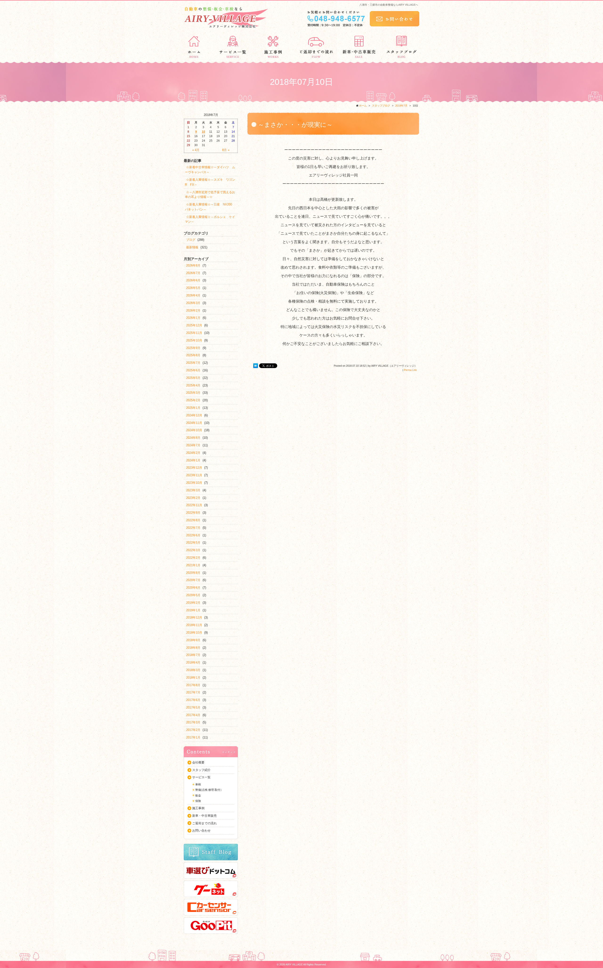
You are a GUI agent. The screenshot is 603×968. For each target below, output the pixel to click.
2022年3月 (193, 550)
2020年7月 (193, 580)
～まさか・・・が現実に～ (295, 124)
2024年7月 (193, 445)
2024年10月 (194, 430)
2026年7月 (193, 273)
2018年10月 (194, 632)
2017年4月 (193, 715)
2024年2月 (193, 453)
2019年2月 (193, 602)
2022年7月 (193, 527)
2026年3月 (193, 303)
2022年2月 (193, 557)
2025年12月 (194, 325)
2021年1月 (193, 565)
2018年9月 (193, 640)
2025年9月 (193, 348)
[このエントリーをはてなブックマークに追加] (255, 366)
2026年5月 (193, 288)
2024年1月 (193, 460)
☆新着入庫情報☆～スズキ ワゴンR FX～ (210, 182)
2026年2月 (193, 310)
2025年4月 (193, 385)
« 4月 (196, 150)
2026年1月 (193, 318)
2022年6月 (193, 535)
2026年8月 (193, 265)
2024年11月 (194, 423)
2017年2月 (193, 730)
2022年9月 (193, 512)
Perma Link (410, 370)
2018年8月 (193, 647)
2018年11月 (194, 625)
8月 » (225, 150)
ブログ (190, 240)
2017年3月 (193, 722)
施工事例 (198, 808)
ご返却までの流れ (204, 823)
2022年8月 (193, 520)
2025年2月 (193, 400)
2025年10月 (194, 340)
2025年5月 (193, 378)
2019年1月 (193, 610)
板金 (198, 795)
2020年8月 (193, 572)
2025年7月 (193, 363)
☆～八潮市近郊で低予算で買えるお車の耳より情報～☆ (210, 194)
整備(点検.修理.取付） (209, 790)
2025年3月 (193, 392)
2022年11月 (194, 505)
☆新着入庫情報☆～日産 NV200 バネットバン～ (210, 207)
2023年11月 (194, 475)
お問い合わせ (201, 830)
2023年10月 (194, 482)
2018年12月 (194, 617)
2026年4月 (193, 295)
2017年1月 (193, 737)
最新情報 (192, 247)
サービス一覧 (201, 777)
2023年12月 (194, 467)
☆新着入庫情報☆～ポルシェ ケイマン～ (210, 219)
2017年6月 (193, 700)
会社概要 (198, 762)
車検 (198, 784)
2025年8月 (193, 355)
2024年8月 (193, 437)
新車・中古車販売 (204, 815)
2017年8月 (193, 685)
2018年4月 (193, 662)
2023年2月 (193, 498)
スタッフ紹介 (201, 770)
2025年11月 (194, 333)
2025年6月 (193, 370)
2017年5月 (193, 707)
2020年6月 (193, 587)
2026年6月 (193, 280)
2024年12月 (194, 415)
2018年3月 (193, 670)
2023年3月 (193, 490)
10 (203, 131)
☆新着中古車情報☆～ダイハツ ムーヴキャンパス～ (210, 169)
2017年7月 (193, 692)
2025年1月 (193, 408)
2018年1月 (193, 677)
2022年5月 (193, 542)
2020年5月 (193, 595)
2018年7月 (401, 105)
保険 (198, 801)
